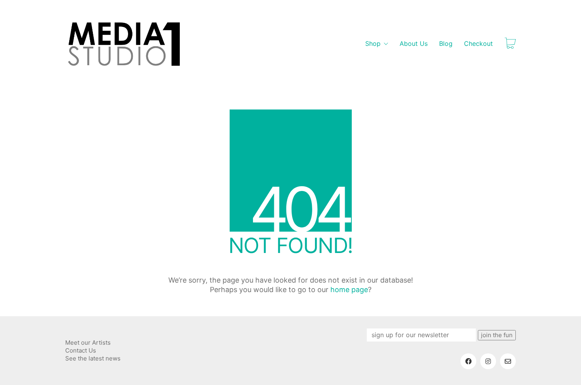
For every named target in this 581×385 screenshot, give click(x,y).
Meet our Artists (88, 342)
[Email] (508, 361)
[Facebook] (468, 361)
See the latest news (93, 358)
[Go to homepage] (124, 44)
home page (349, 289)
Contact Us (80, 350)
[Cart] (510, 44)
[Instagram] (488, 361)
